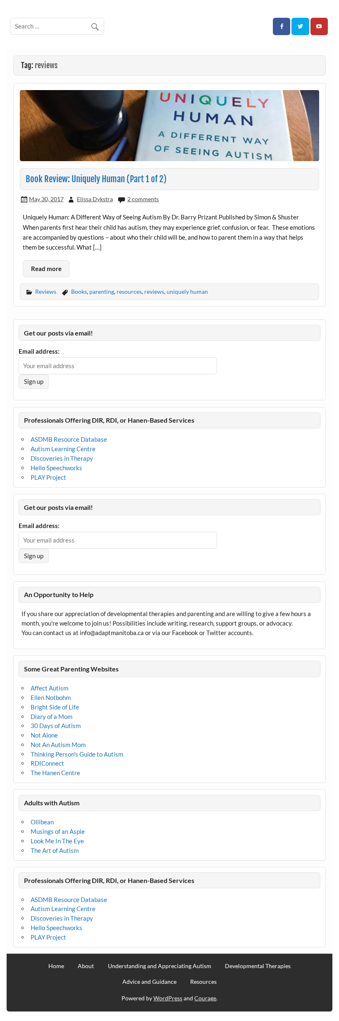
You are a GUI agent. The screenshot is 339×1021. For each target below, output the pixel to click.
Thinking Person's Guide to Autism (77, 754)
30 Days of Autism (56, 725)
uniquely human (187, 291)
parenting (101, 291)
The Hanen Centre (55, 772)
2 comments (143, 198)
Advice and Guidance (149, 982)
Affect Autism (49, 688)
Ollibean (42, 822)
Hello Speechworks (56, 467)
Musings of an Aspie (58, 831)
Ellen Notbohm (51, 697)
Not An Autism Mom (58, 744)
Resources (203, 982)
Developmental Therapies (258, 966)
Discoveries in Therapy (62, 458)
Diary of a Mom (51, 716)
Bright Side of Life (55, 707)
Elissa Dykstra (95, 198)
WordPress (167, 998)
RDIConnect (47, 763)
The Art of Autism (55, 850)
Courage (205, 998)
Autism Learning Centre (63, 448)
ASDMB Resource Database (69, 439)
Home (56, 966)
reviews (154, 291)
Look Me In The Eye (57, 841)
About (86, 966)
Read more (46, 268)
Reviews (45, 291)
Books (79, 291)
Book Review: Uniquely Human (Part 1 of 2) (96, 179)
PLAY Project (48, 477)
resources (129, 291)
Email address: (39, 351)
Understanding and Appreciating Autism (159, 966)
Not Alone (44, 735)
